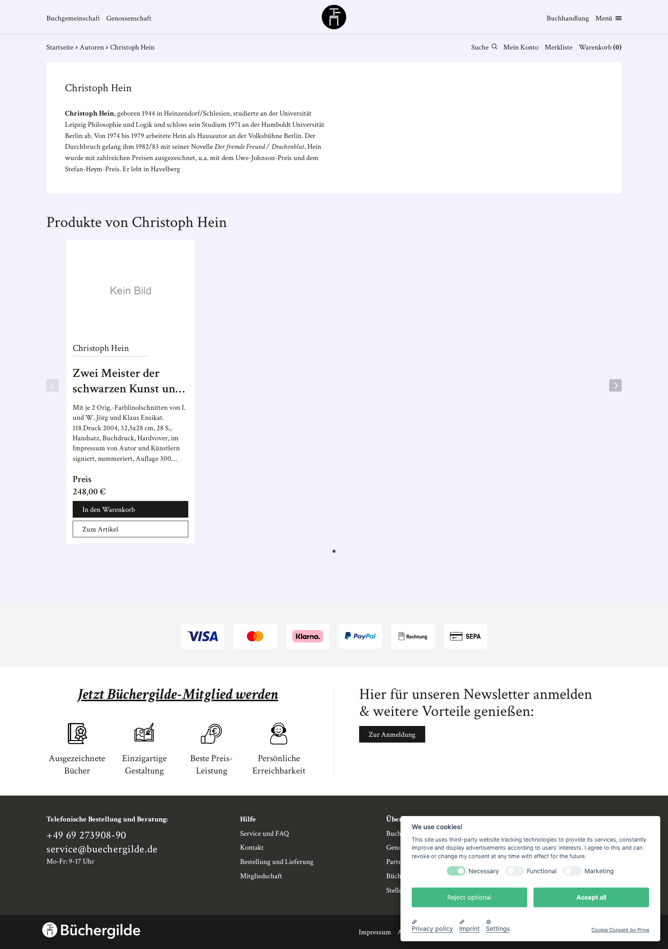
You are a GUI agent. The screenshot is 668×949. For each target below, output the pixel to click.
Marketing (599, 870)
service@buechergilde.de (102, 849)
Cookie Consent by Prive (620, 929)
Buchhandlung (568, 18)
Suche (480, 47)
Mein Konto (520, 47)
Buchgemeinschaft (73, 18)
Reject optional (469, 897)
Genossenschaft (129, 18)
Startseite (59, 47)
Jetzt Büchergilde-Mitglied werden (178, 694)
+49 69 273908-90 (86, 835)
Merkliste (559, 47)
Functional (542, 870)
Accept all (591, 897)
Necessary (484, 870)
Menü (603, 18)
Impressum (375, 932)
